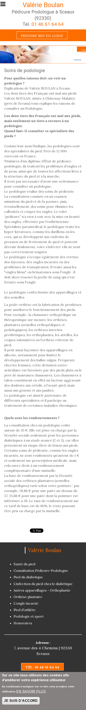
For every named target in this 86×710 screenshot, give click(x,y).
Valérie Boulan (43, 5)
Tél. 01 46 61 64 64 (42, 667)
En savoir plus (31, 691)
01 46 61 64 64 (48, 24)
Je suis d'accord (21, 700)
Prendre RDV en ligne (42, 36)
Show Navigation (5, 5)
